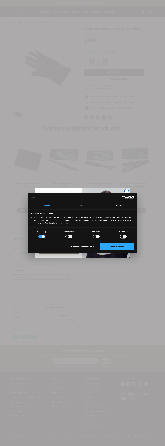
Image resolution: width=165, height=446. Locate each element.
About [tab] (118, 206)
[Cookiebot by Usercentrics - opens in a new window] (123, 197)
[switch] (68, 236)
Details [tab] (83, 206)
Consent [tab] (46, 206)
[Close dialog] (126, 191)
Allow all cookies (117, 247)
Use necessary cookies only (82, 247)
